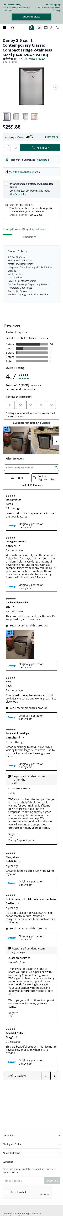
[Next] (55, 87)
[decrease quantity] (8, 149)
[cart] (57, 27)
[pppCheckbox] (6, 183)
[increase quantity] (8, 146)
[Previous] (7, 87)
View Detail (43, 159)
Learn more (51, 136)
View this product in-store (23, 171)
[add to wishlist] (15, 147)
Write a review (37, 59)
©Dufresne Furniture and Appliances (19, 1213)
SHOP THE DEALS (31, 16)
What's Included (18, 194)
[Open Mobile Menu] (4, 27)
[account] (51, 27)
